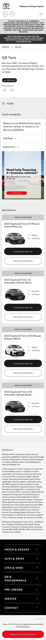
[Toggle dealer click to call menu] (5, 14)
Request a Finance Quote (23, 634)
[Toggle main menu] (40, 14)
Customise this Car (23, 251)
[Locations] (11, 14)
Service (11, 598)
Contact (11, 607)
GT (4, 90)
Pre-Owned (14, 589)
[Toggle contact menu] (36, 589)
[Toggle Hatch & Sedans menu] (36, 549)
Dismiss (38, 619)
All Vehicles (9, 80)
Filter (10, 103)
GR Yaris (12, 47)
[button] (11, 146)
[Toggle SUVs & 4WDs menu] (36, 558)
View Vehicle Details (23, 260)
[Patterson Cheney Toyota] (6, 6)
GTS (11, 90)
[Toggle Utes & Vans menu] (36, 567)
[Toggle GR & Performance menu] (36, 578)
